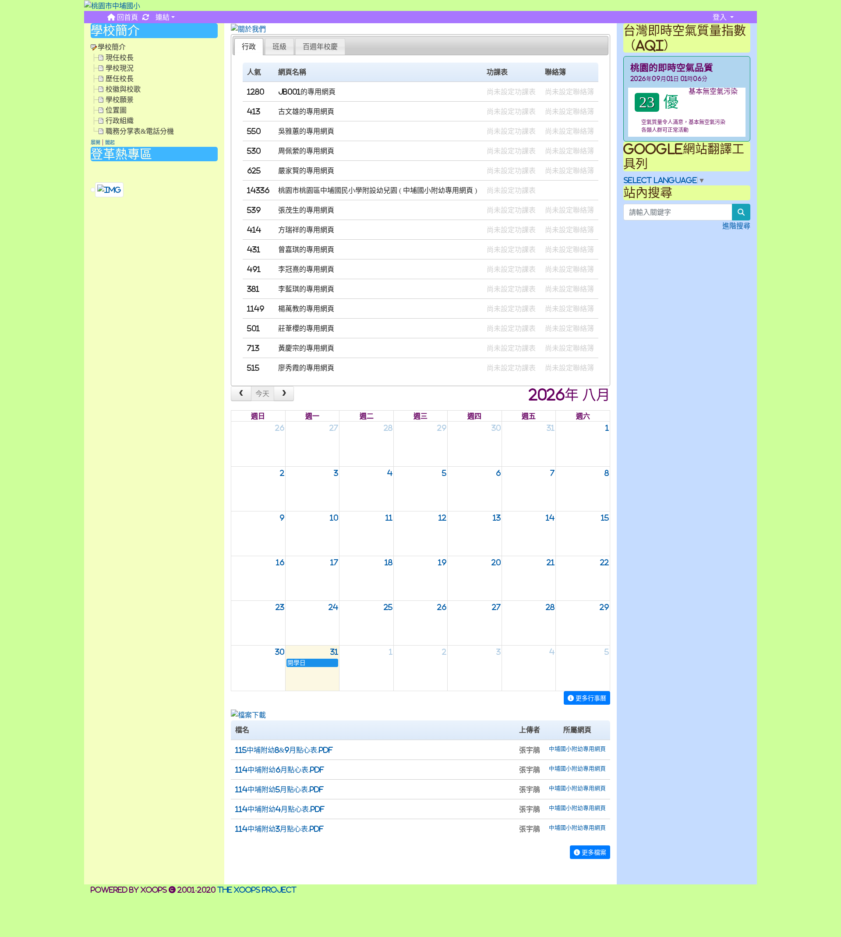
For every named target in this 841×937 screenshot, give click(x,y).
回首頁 (126, 17)
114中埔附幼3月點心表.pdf (279, 828)
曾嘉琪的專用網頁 (306, 249)
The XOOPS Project (257, 889)
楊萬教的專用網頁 (306, 308)
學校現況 (120, 67)
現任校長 (120, 57)
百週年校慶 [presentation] (320, 46)
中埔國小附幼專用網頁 (438, 190)
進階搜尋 (736, 225)
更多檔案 (593, 852)
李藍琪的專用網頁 (306, 288)
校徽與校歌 (123, 88)
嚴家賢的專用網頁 (306, 170)
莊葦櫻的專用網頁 (306, 328)
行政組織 (120, 120)
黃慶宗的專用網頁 (306, 347)
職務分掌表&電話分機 (140, 131)
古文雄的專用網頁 (306, 111)
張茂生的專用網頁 (306, 209)
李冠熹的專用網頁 (306, 269)
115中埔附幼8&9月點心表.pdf (284, 749)
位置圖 (116, 110)
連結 (162, 17)
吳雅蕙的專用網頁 (306, 131)
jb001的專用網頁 (307, 91)
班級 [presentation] (279, 46)
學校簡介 (112, 46)
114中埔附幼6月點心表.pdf (279, 769)
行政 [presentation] (249, 46)
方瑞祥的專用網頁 (306, 229)
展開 (95, 142)
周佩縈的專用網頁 (306, 150)
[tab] (248, 46)
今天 (262, 393)
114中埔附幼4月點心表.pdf (280, 809)
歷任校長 (120, 78)
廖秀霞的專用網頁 (306, 367)
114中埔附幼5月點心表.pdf (279, 789)
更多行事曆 (590, 698)
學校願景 (120, 99)
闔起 (110, 142)
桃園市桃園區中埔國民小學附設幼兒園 (337, 190)
